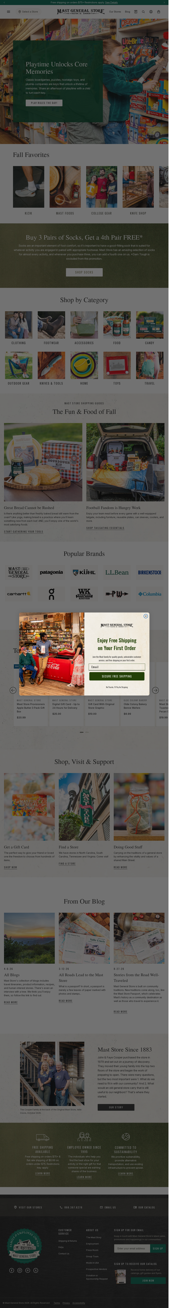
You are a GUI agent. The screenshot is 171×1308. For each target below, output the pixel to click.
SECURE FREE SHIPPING (117, 676)
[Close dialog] (146, 616)
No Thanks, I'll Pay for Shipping (117, 687)
